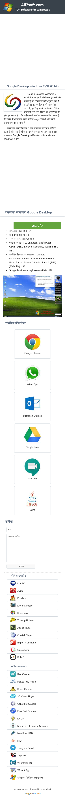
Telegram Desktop (26, 748)
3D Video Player (25, 696)
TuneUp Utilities (25, 620)
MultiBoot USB (25, 733)
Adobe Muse (24, 628)
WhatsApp (32, 384)
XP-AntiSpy (23, 770)
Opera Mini (23, 650)
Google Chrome (32, 353)
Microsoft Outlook (32, 415)
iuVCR (20, 718)
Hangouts (33, 478)
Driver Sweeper (25, 605)
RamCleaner (23, 674)
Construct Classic (26, 704)
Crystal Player (24, 635)
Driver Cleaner (24, 689)
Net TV (21, 583)
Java (32, 510)
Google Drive (32, 447)
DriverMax (22, 613)
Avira (20, 591)
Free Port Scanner (26, 711)
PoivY (20, 657)
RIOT (20, 740)
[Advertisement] (32, 48)
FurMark (21, 598)
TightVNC (22, 755)
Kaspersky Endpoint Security (32, 726)
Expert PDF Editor (26, 642)
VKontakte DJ (24, 763)
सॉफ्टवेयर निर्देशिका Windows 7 (31, 777)
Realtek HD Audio (26, 681)
